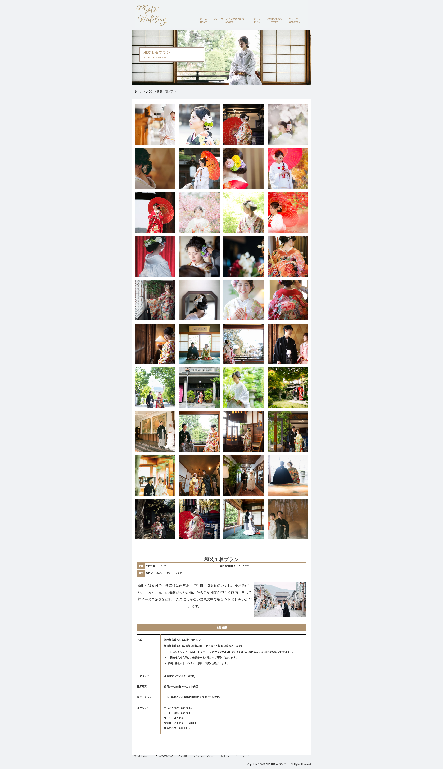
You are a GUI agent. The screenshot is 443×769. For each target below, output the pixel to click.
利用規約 (225, 756)
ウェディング (242, 756)
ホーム (138, 91)
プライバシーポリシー (204, 756)
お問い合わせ (144, 756)
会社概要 (182, 756)
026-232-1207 (166, 756)
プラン (150, 91)
